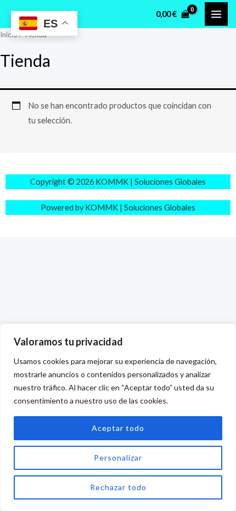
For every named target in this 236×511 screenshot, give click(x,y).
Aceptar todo (118, 428)
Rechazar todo (118, 487)
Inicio (9, 34)
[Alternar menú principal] (216, 13)
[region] (118, 417)
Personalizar (118, 457)
